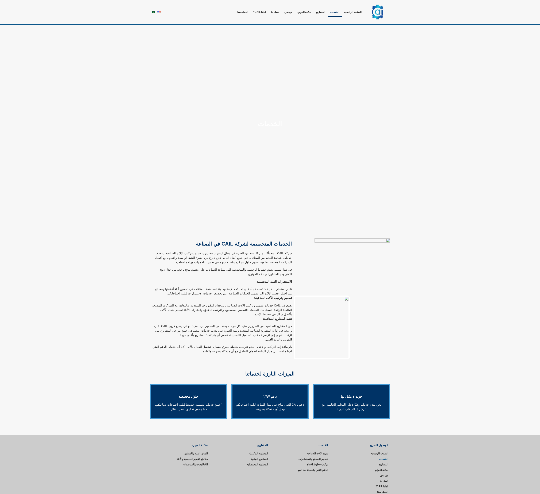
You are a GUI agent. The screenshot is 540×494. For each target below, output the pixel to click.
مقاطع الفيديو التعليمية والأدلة (192, 459)
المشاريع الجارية (259, 459)
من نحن (288, 12)
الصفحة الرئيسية (353, 12)
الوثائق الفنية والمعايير (196, 453)
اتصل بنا (275, 12)
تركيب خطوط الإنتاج (317, 464)
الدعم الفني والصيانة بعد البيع (313, 469)
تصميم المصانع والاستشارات (313, 459)
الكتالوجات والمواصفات (195, 464)
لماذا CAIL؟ (259, 12)
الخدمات (334, 12)
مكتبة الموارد (304, 12)
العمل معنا (242, 12)
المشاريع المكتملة (258, 453)
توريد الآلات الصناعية (317, 453)
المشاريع (320, 12)
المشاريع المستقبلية (257, 464)
